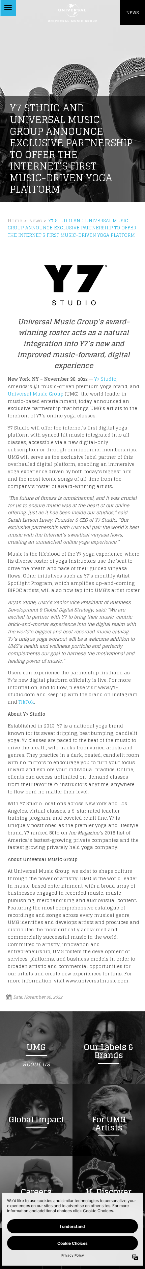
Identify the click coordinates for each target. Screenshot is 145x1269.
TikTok (26, 702)
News (35, 221)
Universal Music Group (35, 394)
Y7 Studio (105, 379)
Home (15, 221)
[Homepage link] (72, 12)
